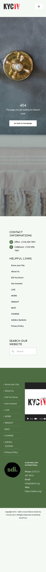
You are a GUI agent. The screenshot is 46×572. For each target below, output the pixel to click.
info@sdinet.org (32, 483)
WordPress (23, 518)
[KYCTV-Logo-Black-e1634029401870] (12, 4)
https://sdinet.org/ (33, 491)
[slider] (36, 418)
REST (7, 429)
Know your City (12, 384)
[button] (37, 401)
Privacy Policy (11, 452)
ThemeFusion (11, 515)
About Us (9, 391)
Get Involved (11, 403)
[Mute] (45, 419)
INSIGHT (9, 423)
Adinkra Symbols (9, 444)
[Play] (28, 419)
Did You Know (11, 397)
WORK (8, 416)
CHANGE (9, 435)
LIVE (7, 410)
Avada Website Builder (31, 512)
